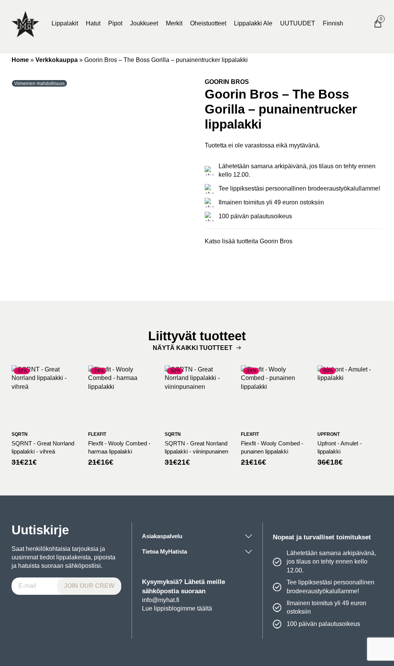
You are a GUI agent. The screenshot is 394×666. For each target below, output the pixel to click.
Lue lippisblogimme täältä (177, 608)
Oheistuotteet (208, 23)
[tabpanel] (100, 176)
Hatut (93, 23)
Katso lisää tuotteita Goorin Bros (248, 241)
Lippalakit (65, 23)
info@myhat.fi (160, 600)
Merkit (174, 23)
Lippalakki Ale (253, 23)
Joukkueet (144, 23)
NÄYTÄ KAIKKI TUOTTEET (192, 348)
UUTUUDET (297, 23)
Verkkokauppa (56, 60)
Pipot (115, 23)
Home (20, 60)
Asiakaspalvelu (162, 536)
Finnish (333, 23)
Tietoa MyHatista (164, 551)
